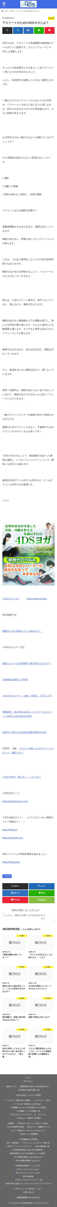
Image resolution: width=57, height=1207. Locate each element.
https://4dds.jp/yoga (37, 598)
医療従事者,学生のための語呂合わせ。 (35, 1086)
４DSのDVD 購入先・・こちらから (21, 777)
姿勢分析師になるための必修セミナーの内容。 (28, 1153)
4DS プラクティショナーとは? (28, 1173)
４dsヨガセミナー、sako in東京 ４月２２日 (26, 695)
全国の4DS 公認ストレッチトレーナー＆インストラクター (29, 1183)
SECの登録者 (28, 1176)
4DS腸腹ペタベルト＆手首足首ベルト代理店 (28, 1107)
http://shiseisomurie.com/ (15, 801)
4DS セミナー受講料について (38, 1127)
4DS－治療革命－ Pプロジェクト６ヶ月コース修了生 (28, 1143)
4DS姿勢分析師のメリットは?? (27, 1166)
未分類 (8, 876)
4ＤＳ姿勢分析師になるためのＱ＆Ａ (28, 1157)
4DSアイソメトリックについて (19, 1146)
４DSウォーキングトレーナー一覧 (29, 1180)
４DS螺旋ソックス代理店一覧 (28, 1111)
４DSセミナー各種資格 (28, 1134)
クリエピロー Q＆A (41, 1100)
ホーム (28, 1078)
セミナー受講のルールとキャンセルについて (28, 1130)
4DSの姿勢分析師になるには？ (28, 1160)
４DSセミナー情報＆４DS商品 (29, 1118)
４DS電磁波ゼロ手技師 (28, 1139)
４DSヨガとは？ (11, 598)
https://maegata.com (12, 837)
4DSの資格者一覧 (42, 1146)
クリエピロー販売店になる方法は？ (28, 1104)
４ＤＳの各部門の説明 (15, 1127)
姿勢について (11, 1086)
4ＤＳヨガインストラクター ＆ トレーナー (29, 1114)
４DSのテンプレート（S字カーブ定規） (33, 1123)
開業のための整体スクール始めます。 (22, 631)
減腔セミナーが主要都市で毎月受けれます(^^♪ (26, 663)
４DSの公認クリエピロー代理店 (28, 1095)
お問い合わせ (28, 1192)
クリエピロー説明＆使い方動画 (18, 1100)
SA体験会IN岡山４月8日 (15, 679)
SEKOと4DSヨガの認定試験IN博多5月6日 (24, 732)
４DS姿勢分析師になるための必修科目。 (28, 1150)
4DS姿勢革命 (27, 1203)
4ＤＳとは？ (28, 1081)
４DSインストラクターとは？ (28, 1169)
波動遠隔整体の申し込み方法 (28, 1197)
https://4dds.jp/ (9, 829)
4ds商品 (10, 1123)
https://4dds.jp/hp (11, 862)
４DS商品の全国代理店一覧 (28, 1090)
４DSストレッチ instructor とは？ (28, 1189)
